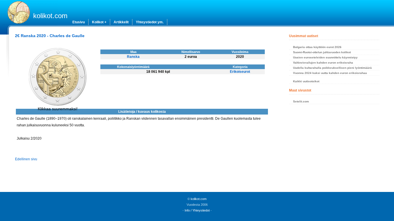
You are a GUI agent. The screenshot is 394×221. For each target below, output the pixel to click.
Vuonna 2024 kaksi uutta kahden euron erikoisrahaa (330, 73)
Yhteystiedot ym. (150, 22)
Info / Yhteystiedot (197, 210)
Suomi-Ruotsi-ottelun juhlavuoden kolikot (322, 52)
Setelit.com (301, 101)
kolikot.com (50, 16)
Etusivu (78, 22)
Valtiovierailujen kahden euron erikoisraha (323, 62)
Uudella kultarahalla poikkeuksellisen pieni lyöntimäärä (332, 67)
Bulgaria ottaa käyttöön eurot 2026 (317, 47)
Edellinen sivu (26, 159)
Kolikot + (99, 22)
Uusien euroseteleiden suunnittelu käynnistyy (325, 57)
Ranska (133, 57)
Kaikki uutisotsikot (306, 81)
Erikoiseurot (240, 72)
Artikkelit (121, 22)
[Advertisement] (334, 150)
